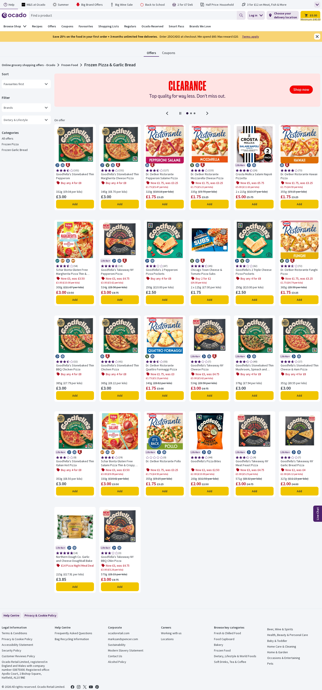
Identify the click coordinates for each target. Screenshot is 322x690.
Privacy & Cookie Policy (17, 639)
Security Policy (11, 650)
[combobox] (133, 15)
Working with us (171, 633)
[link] (40, 615)
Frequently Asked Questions (73, 633)
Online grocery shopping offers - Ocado (28, 65)
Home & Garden (277, 652)
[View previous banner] (167, 113)
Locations (167, 639)
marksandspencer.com (123, 639)
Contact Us (115, 656)
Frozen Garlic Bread (15, 150)
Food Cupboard (224, 639)
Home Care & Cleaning (281, 646)
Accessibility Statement (17, 645)
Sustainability (117, 645)
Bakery (218, 645)
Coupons (168, 53)
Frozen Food (69, 65)
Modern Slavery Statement (125, 650)
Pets (270, 663)
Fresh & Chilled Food (227, 633)
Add (75, 204)
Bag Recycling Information (72, 639)
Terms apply (250, 37)
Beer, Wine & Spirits (280, 629)
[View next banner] (207, 113)
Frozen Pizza (10, 144)
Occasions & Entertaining (283, 658)
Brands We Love (200, 26)
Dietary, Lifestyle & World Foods (235, 656)
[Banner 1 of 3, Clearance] (187, 90)
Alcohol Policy (117, 662)
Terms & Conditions (14, 633)
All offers (7, 138)
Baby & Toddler (277, 641)
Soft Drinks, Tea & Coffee (230, 662)
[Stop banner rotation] (180, 113)
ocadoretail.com (118, 633)
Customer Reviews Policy (18, 656)
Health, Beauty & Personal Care (287, 635)
